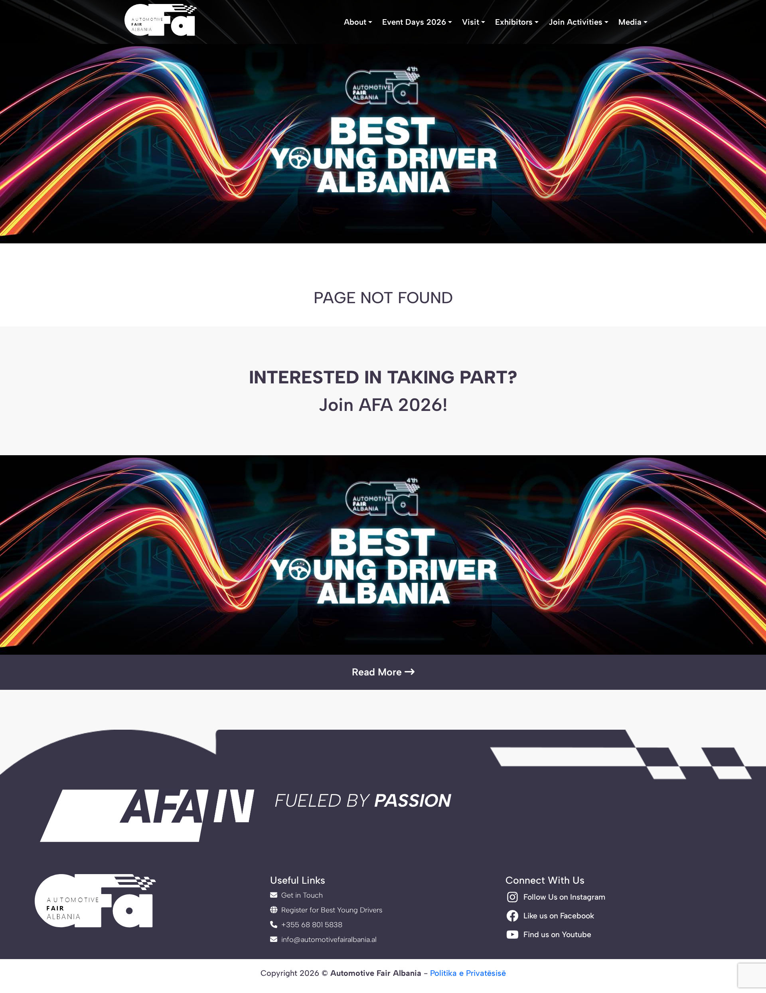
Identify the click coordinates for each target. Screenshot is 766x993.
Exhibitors (514, 22)
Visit (470, 22)
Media (630, 22)
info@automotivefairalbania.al (328, 939)
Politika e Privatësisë (468, 973)
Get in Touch (301, 895)
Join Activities (575, 22)
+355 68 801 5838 (310, 924)
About (355, 22)
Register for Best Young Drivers (330, 910)
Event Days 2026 (414, 22)
